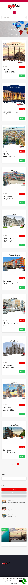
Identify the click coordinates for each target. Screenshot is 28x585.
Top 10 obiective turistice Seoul (15, 510)
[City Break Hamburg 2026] (14, 433)
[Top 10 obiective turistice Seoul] (4, 509)
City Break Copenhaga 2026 (10, 282)
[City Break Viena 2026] (14, 306)
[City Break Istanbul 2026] (14, 53)
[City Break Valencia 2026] (14, 137)
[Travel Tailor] (14, 6)
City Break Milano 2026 (8, 366)
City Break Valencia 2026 (9, 155)
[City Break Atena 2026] (14, 95)
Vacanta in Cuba (12, 516)
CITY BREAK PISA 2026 (8, 240)
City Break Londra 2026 (8, 409)
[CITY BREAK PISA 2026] (14, 222)
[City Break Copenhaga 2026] (14, 264)
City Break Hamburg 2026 (9, 451)
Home (11, 34)
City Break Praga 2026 (8, 197)
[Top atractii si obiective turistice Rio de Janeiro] (4, 502)
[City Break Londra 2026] (14, 391)
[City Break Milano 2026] (14, 349)
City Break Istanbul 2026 (9, 71)
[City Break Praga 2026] (14, 180)
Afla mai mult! (14, 583)
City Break (5, 537)
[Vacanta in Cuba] (4, 515)
